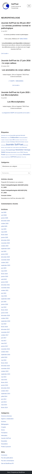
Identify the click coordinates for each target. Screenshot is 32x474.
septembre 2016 (5, 354)
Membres (3, 147)
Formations (4, 432)
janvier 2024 (4, 254)
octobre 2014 (4, 391)
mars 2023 (4, 271)
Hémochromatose (20, 141)
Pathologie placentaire (10, 152)
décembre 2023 (5, 257)
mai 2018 (3, 324)
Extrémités (17, 139)
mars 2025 (4, 232)
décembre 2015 (5, 365)
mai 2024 (3, 251)
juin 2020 (3, 301)
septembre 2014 (5, 393)
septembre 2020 (5, 298)
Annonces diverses (6, 416)
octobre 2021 (4, 290)
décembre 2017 (5, 329)
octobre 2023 (4, 262)
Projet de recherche (9, 154)
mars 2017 (4, 343)
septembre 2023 (5, 265)
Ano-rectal (8, 135)
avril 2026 (4, 215)
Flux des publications (7, 457)
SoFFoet (13, 157)
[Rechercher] (29, 173)
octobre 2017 (4, 335)
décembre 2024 (5, 240)
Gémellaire (8, 141)
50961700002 (23, 38)
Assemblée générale (15, 135)
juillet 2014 (4, 396)
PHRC (21, 152)
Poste (3, 154)
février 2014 (4, 407)
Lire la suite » (5, 53)
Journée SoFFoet (14, 144)
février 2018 (4, 326)
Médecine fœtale (19, 147)
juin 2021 (3, 293)
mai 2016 (3, 360)
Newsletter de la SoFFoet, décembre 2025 (12, 198)
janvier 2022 (4, 282)
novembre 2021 (5, 287)
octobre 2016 (4, 351)
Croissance (7, 139)
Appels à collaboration (7, 418)
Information (4, 435)
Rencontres (26, 154)
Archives (3, 421)
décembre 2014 (5, 388)
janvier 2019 (4, 312)
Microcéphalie (7, 147)
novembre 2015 (5, 368)
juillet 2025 (4, 226)
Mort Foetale (13, 147)
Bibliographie (5, 424)
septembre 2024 (5, 248)
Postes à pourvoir (6, 446)
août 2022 (4, 279)
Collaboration (14, 137)
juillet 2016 (4, 357)
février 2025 (4, 234)
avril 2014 (4, 402)
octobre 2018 (4, 318)
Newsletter (19, 150)
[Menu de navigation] (29, 5)
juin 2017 (3, 337)
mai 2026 (3, 212)
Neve (8, 472)
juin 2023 (3, 268)
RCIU (14, 154)
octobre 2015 (4, 371)
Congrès (2, 139)
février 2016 (4, 363)
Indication (26, 141)
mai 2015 (3, 377)
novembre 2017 (5, 332)
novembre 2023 (5, 259)
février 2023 (4, 273)
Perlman (18, 152)
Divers (3, 430)
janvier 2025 (4, 237)
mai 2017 (3, 340)
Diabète (10, 139)
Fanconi (20, 139)
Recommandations (19, 154)
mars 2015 (4, 379)
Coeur (8, 137)
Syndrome (18, 157)
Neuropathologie (10, 150)
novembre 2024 (5, 243)
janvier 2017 (4, 346)
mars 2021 (4, 296)
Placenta (25, 152)
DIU (14, 139)
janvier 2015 (4, 385)
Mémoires (24, 147)
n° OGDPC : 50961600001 (16, 81)
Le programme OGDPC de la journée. (12, 112)
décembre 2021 (5, 285)
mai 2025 (3, 229)
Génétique (12, 141)
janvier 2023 (4, 276)
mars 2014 (4, 404)
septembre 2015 (5, 374)
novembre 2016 (5, 349)
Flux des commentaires (7, 460)
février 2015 (4, 382)
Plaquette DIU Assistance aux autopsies (12, 182)
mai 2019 (3, 307)
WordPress (22, 472)
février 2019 (4, 310)
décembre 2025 (5, 220)
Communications (23, 137)
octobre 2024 (4, 246)
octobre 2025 (4, 223)
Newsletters (4, 444)
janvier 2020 (4, 304)
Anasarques (3, 135)
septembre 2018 (5, 321)
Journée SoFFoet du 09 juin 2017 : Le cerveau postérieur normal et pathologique (16, 25)
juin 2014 (3, 399)
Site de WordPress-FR (7, 463)
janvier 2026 (4, 218)
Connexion (4, 455)
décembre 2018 (5, 315)
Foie (23, 139)
